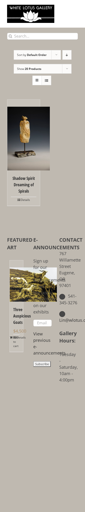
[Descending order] (67, 55)
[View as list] (46, 80)
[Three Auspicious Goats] (16, 281)
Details (25, 200)
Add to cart (14, 341)
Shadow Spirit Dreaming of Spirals (24, 184)
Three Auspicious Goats (16, 316)
